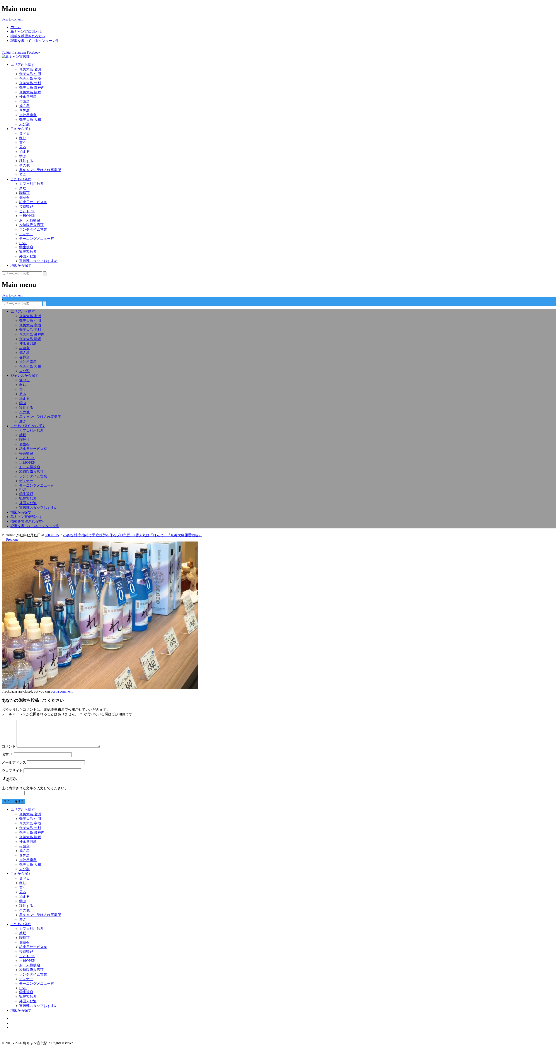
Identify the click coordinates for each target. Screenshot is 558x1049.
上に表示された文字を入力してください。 (35, 788)
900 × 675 (52, 535)
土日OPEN (27, 216)
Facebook (33, 52)
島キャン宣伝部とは (26, 31)
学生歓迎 (26, 247)
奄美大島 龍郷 (30, 92)
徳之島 (24, 106)
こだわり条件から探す (27, 426)
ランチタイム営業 (33, 229)
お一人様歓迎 (29, 220)
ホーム (15, 27)
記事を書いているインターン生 (34, 41)
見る (22, 147)
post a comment (61, 691)
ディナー (26, 234)
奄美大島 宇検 (30, 78)
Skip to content (12, 19)
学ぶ (22, 156)
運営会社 (17, 1023)
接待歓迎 (26, 206)
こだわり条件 (20, 179)
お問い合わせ (20, 1027)
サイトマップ (20, 1018)
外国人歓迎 (28, 256)
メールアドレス (14, 762)
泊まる (24, 151)
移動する (26, 161)
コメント (9, 746)
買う (22, 142)
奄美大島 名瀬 (30, 69)
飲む (22, 138)
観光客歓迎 (28, 252)
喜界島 (24, 110)
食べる (24, 133)
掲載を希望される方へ (27, 36)
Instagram (19, 52)
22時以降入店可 (31, 225)
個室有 (24, 197)
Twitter (7, 52)
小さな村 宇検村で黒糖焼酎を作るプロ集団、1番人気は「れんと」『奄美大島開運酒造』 (132, 535)
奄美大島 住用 (30, 74)
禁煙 (22, 188)
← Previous (10, 539)
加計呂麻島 (28, 115)
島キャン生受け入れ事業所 (40, 170)
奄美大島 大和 (30, 119)
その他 (24, 165)
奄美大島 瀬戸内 (31, 87)
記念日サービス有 (33, 202)
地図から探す (20, 265)
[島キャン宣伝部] (16, 56)
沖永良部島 (28, 97)
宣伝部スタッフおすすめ (38, 261)
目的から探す (20, 129)
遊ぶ (22, 174)
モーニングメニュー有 (36, 238)
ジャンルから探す (24, 375)
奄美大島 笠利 (30, 83)
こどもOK (27, 211)
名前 (7, 754)
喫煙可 (24, 193)
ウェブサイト (12, 770)
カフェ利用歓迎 (31, 184)
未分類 (24, 124)
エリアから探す (22, 64)
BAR (23, 243)
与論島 (24, 101)
